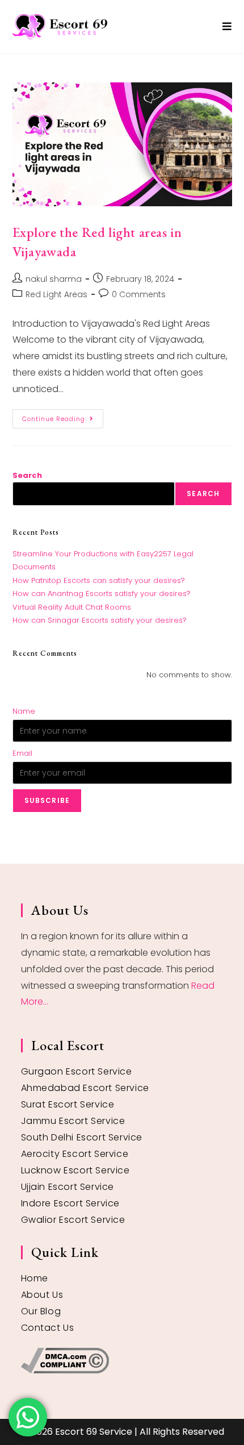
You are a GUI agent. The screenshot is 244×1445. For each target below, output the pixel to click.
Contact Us (47, 1327)
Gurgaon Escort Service (76, 1071)
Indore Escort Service (70, 1203)
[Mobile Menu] (227, 26)
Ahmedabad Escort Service (85, 1087)
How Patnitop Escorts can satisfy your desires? (98, 580)
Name (23, 711)
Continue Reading (62, 416)
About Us (42, 1294)
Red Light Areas (56, 294)
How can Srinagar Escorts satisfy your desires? (99, 620)
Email (22, 753)
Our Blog (41, 1311)
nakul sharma (54, 279)
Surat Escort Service (68, 1104)
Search (27, 475)
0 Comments (139, 294)
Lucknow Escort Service (75, 1170)
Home (34, 1278)
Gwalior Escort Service (73, 1219)
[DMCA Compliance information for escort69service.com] (122, 1360)
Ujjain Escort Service (68, 1186)
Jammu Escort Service (73, 1120)
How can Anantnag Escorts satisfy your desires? (101, 593)
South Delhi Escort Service (82, 1137)
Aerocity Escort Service (75, 1153)
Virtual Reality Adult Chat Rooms (71, 607)
